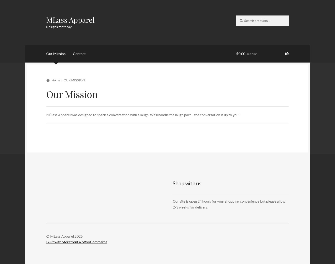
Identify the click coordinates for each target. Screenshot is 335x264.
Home (56, 80)
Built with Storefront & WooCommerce (76, 242)
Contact (79, 53)
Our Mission (56, 53)
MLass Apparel (70, 20)
